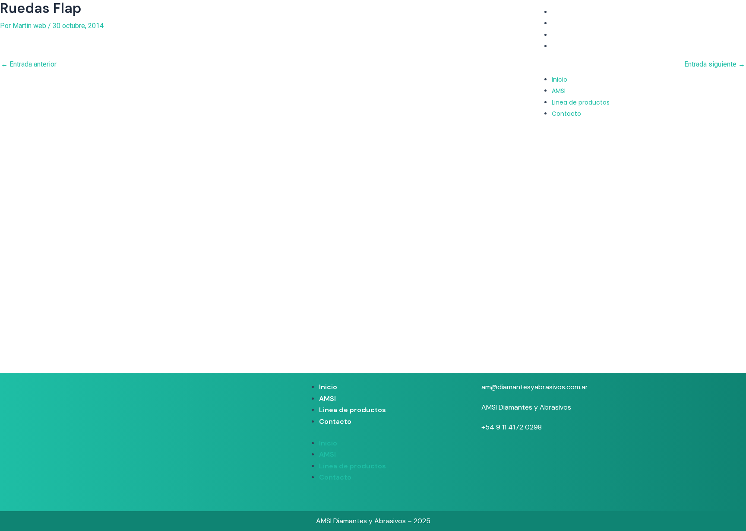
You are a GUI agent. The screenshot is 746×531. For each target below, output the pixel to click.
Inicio (559, 12)
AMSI (559, 23)
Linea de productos (581, 35)
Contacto (566, 46)
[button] (570, 68)
